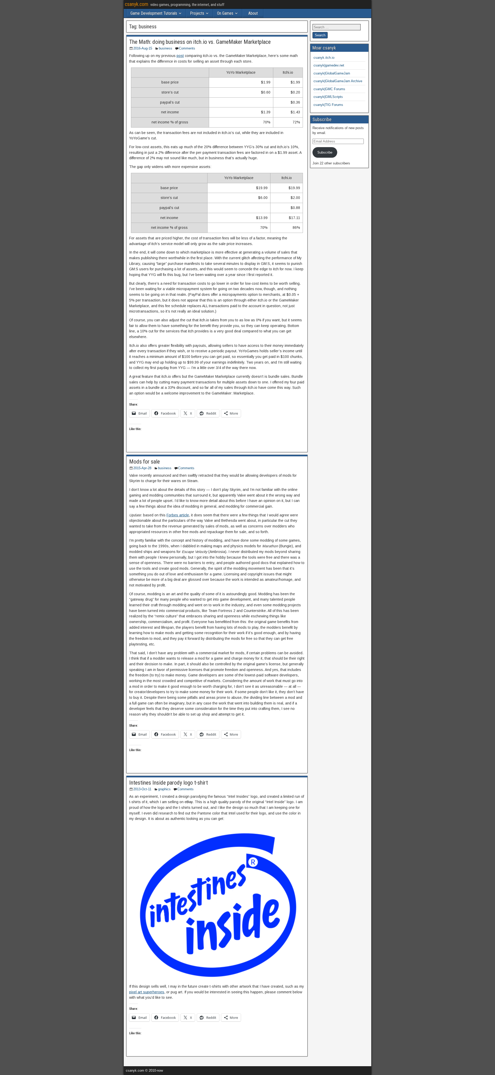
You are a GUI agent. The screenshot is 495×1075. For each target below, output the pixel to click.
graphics (164, 789)
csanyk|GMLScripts (328, 97)
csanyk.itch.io (324, 58)
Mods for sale (144, 461)
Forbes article (178, 515)
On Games (225, 13)
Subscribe (324, 152)
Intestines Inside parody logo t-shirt (168, 782)
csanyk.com (136, 4)
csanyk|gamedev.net (329, 65)
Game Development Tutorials (153, 13)
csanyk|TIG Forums (328, 105)
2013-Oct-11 (142, 789)
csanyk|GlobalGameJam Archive (338, 81)
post (180, 56)
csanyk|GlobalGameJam (332, 73)
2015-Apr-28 (142, 468)
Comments (187, 48)
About (253, 13)
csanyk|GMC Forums (329, 89)
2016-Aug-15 (142, 48)
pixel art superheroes (146, 992)
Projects (197, 13)
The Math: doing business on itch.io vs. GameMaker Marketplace (200, 42)
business (165, 48)
